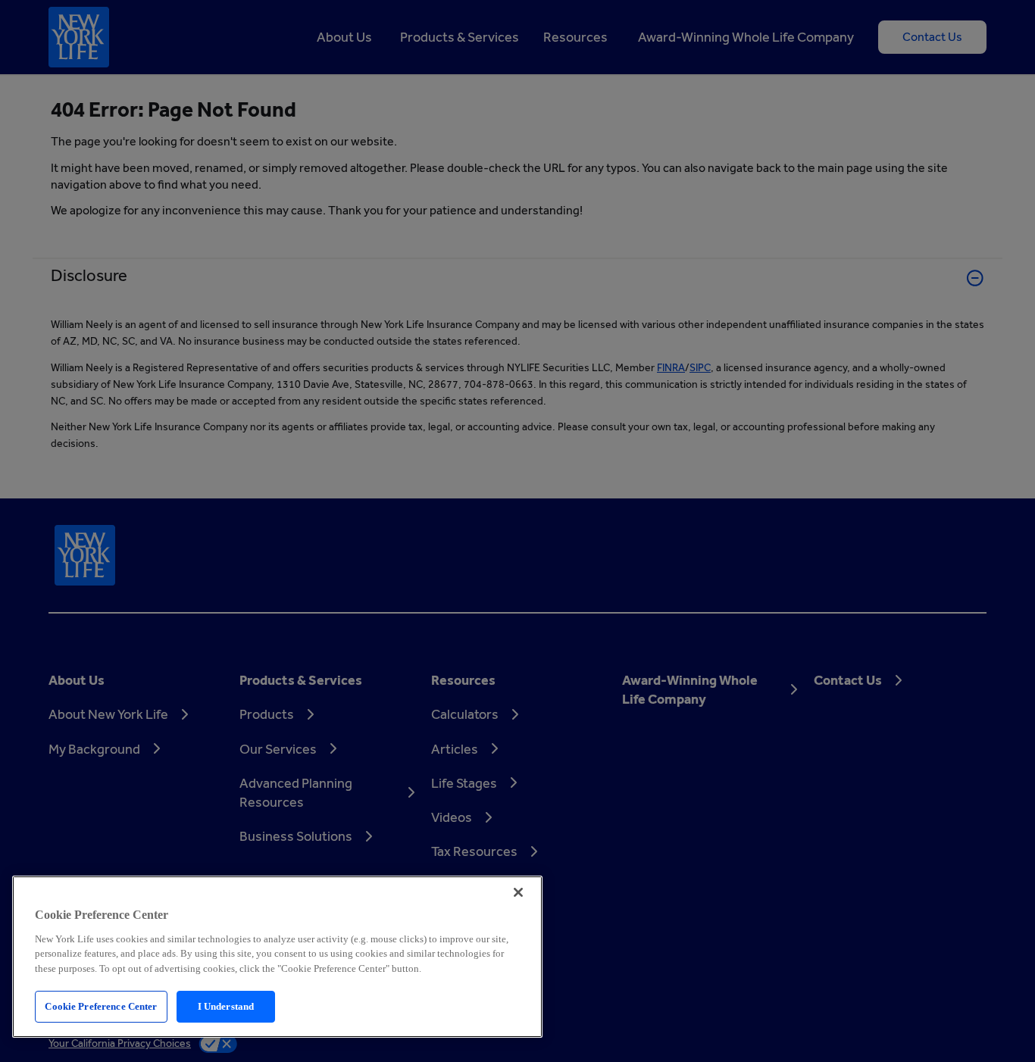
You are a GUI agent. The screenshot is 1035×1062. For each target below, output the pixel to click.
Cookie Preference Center (101, 1006)
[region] (277, 957)
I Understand (226, 1006)
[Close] (518, 892)
